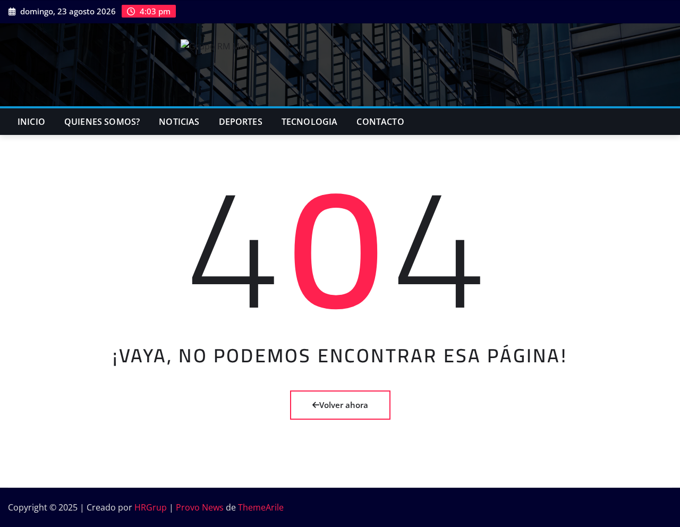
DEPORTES (240, 122)
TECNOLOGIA (310, 122)
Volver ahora (343, 405)
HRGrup (150, 507)
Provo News (200, 507)
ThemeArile (261, 507)
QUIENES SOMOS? (102, 122)
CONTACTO (380, 122)
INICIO (31, 122)
